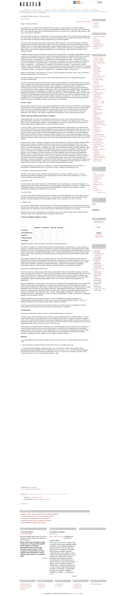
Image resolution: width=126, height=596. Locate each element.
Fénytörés (59, 586)
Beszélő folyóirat (36, 494)
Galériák (94, 10)
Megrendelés (77, 587)
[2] (32, 154)
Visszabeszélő (97, 190)
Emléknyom (60, 584)
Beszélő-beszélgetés (99, 36)
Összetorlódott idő (99, 134)
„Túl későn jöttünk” (27, 532)
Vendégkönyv (97, 178)
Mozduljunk (42, 586)
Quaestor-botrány (98, 139)
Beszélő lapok (36, 10)
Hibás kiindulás (98, 273)
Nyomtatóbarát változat (84, 21)
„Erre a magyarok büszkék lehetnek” (31, 489)
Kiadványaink (78, 586)
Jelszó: (99, 227)
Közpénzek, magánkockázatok (41, 499)
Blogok (54, 10)
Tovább (44, 558)
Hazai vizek (42, 584)
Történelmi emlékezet (99, 157)
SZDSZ (95, 147)
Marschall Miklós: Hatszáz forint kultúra (33, 522)
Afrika (95, 64)
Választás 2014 (98, 159)
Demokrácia (97, 40)
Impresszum (77, 584)
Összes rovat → (102, 192)
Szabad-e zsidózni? (99, 146)
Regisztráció (99, 235)
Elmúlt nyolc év (98, 78)
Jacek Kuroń (97, 114)
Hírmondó (26, 10)
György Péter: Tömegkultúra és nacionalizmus (35, 518)
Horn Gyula (97, 108)
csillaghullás (97, 250)
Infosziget (85, 10)
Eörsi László (53, 534)
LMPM (95, 126)
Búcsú (95, 186)
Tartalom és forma (99, 265)
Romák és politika (98, 142)
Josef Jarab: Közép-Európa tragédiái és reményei (36, 520)
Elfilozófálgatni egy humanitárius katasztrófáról (99, 255)
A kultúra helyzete (99, 59)
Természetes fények (99, 156)
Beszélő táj (63, 10)
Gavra (95, 91)
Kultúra (96, 188)
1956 (95, 38)
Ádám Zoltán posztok (99, 63)
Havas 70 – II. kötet (99, 103)
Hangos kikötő (74, 10)
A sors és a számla (99, 61)
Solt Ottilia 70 (97, 144)
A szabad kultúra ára (36, 497)
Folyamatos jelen (98, 177)
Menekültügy (97, 127)
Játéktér (96, 180)
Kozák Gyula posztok (99, 121)
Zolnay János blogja (26, 534)
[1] (35, 142)
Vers (95, 173)
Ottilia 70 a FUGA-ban (100, 136)
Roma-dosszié (97, 141)
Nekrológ (96, 129)
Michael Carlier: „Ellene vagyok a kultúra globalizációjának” (40, 514)
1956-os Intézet (98, 58)
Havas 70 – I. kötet (99, 101)
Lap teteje (80, 593)
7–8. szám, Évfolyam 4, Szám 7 (28, 12)
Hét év (95, 104)
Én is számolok (98, 282)
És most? (96, 84)
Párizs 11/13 (97, 137)
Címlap (74, 593)
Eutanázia (96, 88)
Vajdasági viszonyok (99, 45)
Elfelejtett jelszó (99, 236)
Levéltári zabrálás (98, 122)
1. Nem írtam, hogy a (100, 288)
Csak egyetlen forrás (99, 76)
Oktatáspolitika (98, 131)
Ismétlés (96, 285)
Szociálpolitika (97, 43)
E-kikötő (47, 10)
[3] (83, 165)
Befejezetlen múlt (98, 184)
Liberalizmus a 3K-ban (100, 124)
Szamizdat (96, 27)
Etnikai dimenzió (98, 86)
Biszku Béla (97, 69)
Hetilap (96, 25)
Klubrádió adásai (96, 584)
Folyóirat (96, 23)
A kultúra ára (42, 12)
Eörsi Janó (96, 83)
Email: (94, 204)
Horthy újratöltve (98, 109)
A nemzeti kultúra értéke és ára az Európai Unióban (37, 516)
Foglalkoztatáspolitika (100, 89)
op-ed (95, 132)
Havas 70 (96, 99)
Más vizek (41, 587)
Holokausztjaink (98, 106)
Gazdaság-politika (98, 93)
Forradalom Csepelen (57, 532)
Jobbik (95, 116)
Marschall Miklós (25, 19)
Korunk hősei (97, 119)
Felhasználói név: (99, 222)
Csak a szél (97, 74)
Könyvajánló (97, 117)
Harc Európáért (98, 98)
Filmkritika (96, 41)
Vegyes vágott (98, 161)
